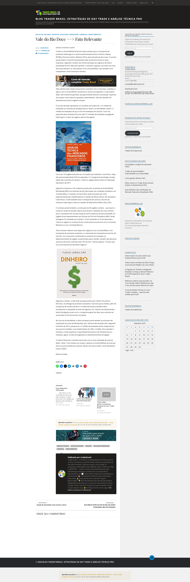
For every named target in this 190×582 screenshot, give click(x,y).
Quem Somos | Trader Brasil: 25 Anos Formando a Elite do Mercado (59, 3)
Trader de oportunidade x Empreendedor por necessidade (137, 172)
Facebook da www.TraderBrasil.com (138, 104)
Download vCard (131, 89)
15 (135, 339)
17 (144, 339)
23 (140, 343)
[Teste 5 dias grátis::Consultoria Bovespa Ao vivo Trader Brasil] (106, 394)
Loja (113, 3)
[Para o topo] (151, 557)
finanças (83, 34)
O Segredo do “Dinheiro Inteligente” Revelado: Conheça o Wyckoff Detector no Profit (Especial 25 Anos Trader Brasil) (139, 272)
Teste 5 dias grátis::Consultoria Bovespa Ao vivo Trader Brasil (105, 405)
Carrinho (120, 3)
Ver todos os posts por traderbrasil (90, 489)
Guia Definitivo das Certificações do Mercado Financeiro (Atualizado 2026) (139, 191)
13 (127, 339)
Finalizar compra (131, 3)
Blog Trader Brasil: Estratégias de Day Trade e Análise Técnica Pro (89, 18)
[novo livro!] (73, 171)
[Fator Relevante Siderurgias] (66, 396)
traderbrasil (45, 50)
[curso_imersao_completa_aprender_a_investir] (86, 86)
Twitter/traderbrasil (133, 306)
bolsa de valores (43, 34)
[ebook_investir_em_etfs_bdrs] (86, 440)
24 (144, 343)
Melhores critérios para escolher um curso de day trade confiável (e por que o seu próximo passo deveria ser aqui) (139, 283)
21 (131, 343)
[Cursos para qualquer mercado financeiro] (85, 392)
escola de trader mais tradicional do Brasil (92, 422)
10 (144, 335)
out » (132, 350)
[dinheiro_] (74, 297)
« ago (127, 350)
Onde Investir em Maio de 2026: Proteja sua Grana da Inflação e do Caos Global (139, 263)
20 (127, 343)
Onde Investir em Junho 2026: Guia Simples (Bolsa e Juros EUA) (138, 257)
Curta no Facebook (132, 238)
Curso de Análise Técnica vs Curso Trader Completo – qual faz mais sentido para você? (137, 292)
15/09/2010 (44, 48)
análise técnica (63, 446)
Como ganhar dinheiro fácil (135, 178)
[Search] (152, 3)
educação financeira (69, 34)
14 (131, 339)
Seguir (129, 53)
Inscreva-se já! (132, 133)
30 (140, 347)
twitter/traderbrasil (133, 147)
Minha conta (144, 3)
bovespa (55, 34)
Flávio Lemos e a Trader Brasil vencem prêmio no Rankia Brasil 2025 (139, 184)
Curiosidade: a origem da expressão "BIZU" (138, 165)
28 (131, 347)
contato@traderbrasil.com (134, 84)
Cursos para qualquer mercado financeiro (84, 400)
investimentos (94, 34)
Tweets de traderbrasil (133, 151)
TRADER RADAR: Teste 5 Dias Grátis (97, 3)
